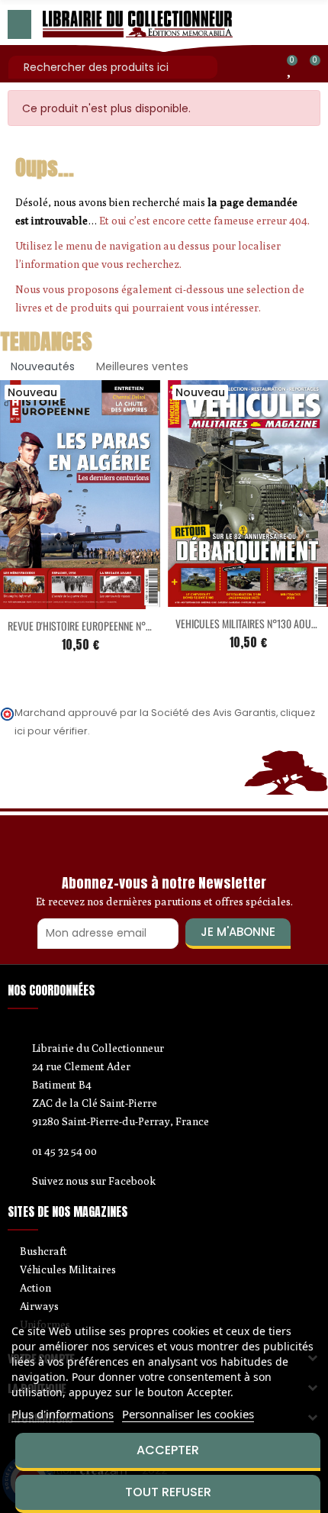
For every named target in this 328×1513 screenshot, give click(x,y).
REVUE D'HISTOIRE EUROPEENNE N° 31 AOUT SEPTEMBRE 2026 (131, 626)
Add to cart (48, 600)
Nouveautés (43, 366)
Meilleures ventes (142, 366)
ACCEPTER (168, 1450)
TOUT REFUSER (168, 1492)
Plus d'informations (62, 1413)
